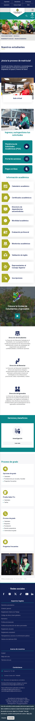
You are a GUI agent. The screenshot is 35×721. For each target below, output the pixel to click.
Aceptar (4, 718)
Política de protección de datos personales (14, 625)
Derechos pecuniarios (7, 605)
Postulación (7, 526)
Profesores (28, 1)
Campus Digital (17, 5)
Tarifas (6, 502)
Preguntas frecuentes (10, 481)
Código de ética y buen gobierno (10, 615)
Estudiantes (17, 1)
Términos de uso (6, 660)
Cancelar (11, 718)
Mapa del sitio (5, 656)
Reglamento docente (7, 629)
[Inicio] (17, 12)
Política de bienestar (7, 622)
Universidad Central (6, 36)
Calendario (7, 476)
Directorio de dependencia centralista (14, 680)
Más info (29, 713)
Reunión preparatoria (10, 528)
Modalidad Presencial (7, 38)
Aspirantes (6, 1)
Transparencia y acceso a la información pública (15, 636)
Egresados (6, 5)
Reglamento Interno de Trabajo (10, 612)
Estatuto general (6, 608)
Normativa (4, 619)
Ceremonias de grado (10, 530)
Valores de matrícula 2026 (9, 639)
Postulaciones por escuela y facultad (14, 479)
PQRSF (3, 653)
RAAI (28, 5)
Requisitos (7, 523)
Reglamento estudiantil (8, 632)
